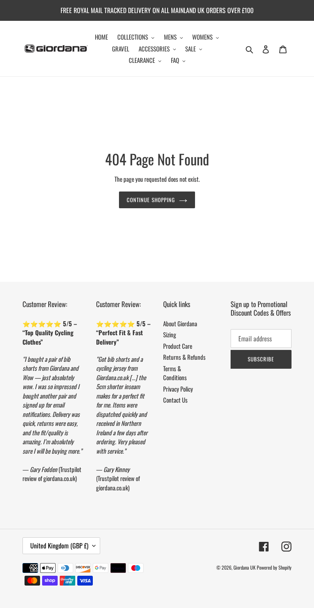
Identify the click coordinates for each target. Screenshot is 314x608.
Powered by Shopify (274, 567)
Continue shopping (151, 200)
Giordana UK (244, 567)
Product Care (177, 345)
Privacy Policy (178, 388)
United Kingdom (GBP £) (59, 545)
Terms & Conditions (175, 373)
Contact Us (175, 399)
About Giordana (180, 323)
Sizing (169, 334)
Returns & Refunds (184, 356)
